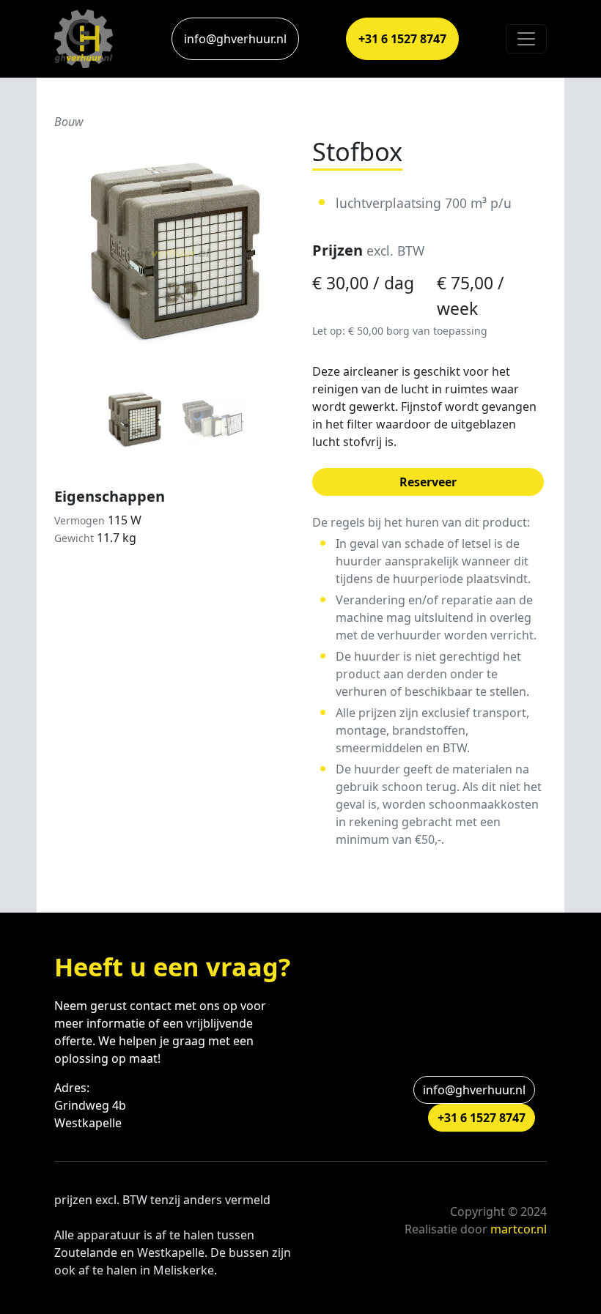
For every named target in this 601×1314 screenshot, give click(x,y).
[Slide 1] (134, 420)
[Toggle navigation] (526, 38)
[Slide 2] (211, 420)
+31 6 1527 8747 (402, 39)
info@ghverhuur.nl (235, 39)
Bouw (69, 122)
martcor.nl (518, 1229)
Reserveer (428, 482)
